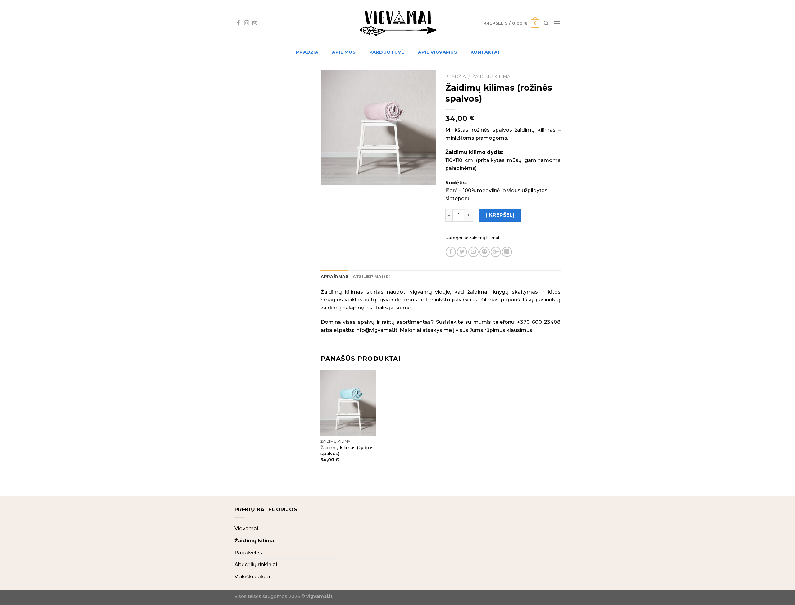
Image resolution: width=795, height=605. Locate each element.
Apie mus (344, 52)
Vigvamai (246, 528)
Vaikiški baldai (252, 577)
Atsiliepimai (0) (372, 276)
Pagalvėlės (248, 553)
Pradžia (307, 52)
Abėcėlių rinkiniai (255, 564)
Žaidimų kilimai (492, 76)
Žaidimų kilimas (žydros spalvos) (347, 450)
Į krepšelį (500, 215)
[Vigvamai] (397, 23)
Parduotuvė (387, 52)
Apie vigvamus (437, 52)
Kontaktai (484, 52)
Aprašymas (334, 276)
